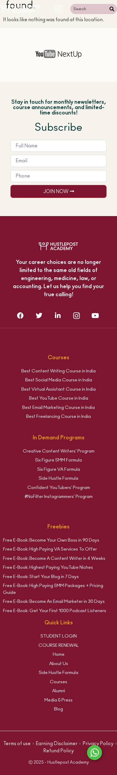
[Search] (112, 9)
